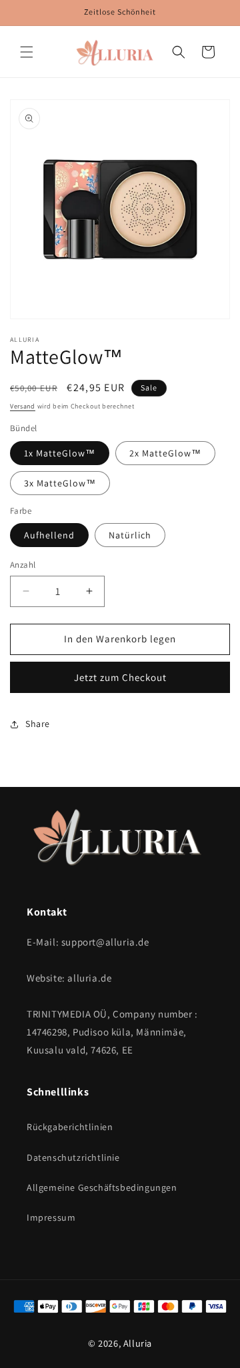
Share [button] (37, 724)
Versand (22, 406)
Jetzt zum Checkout (120, 677)
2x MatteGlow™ (165, 453)
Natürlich (130, 535)
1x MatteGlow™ (59, 453)
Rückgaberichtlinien (70, 1127)
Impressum (51, 1217)
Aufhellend (49, 535)
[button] (26, 52)
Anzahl (22, 564)
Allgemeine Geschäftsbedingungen (102, 1187)
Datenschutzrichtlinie (73, 1157)
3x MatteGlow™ (60, 483)
